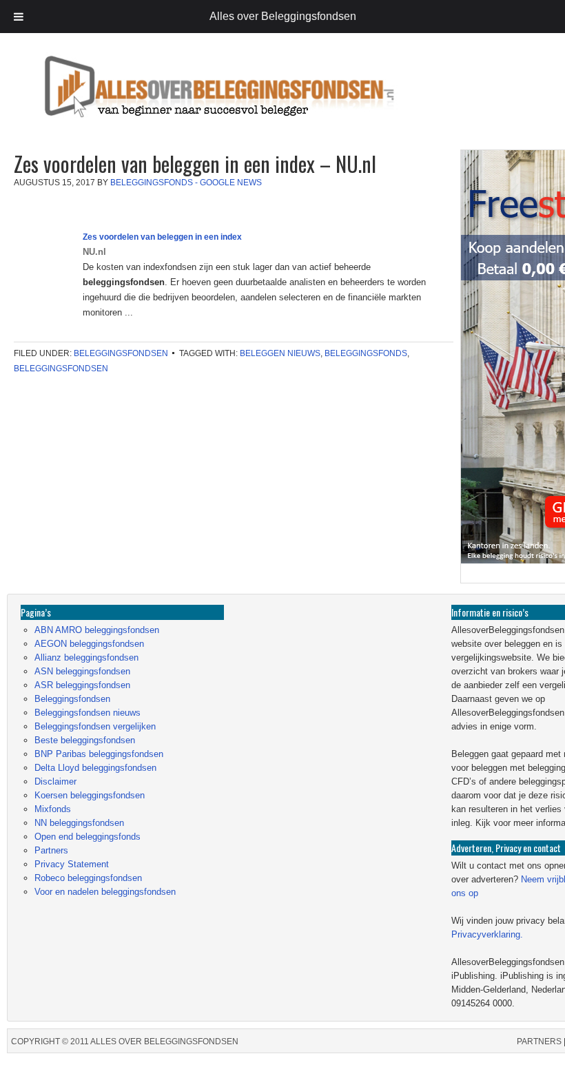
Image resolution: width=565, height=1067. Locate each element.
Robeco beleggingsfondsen (88, 878)
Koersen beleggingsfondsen (89, 795)
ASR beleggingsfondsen (82, 685)
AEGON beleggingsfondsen (89, 644)
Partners (51, 850)
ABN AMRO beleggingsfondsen (96, 630)
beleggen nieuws (280, 353)
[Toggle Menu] (18, 16)
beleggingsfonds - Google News (186, 182)
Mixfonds (52, 809)
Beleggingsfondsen (121, 353)
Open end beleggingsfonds (87, 836)
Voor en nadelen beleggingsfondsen (105, 892)
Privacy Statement (71, 864)
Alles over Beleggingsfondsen (107, 99)
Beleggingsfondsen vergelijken (95, 726)
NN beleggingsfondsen (79, 823)
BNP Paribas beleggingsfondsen (98, 754)
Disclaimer (55, 781)
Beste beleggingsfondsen (84, 740)
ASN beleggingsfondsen (82, 671)
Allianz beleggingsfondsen (86, 657)
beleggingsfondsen (61, 368)
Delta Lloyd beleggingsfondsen (95, 768)
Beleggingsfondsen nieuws (87, 712)
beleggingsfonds (366, 353)
